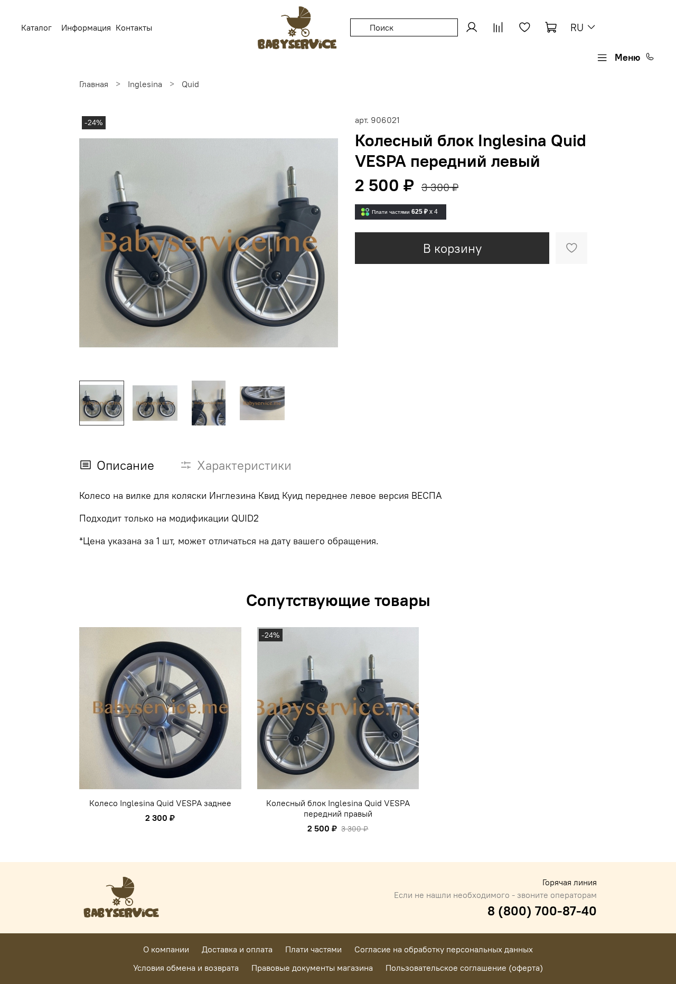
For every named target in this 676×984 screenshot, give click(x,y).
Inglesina (145, 84)
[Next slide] (321, 243)
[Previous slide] (96, 243)
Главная (93, 84)
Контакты (134, 27)
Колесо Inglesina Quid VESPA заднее (160, 803)
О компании (166, 949)
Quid (190, 84)
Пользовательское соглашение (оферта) (464, 967)
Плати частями (313, 949)
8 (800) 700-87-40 (542, 911)
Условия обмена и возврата (186, 967)
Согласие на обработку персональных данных (443, 949)
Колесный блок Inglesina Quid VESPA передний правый (338, 808)
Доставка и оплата (237, 949)
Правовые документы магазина (312, 967)
